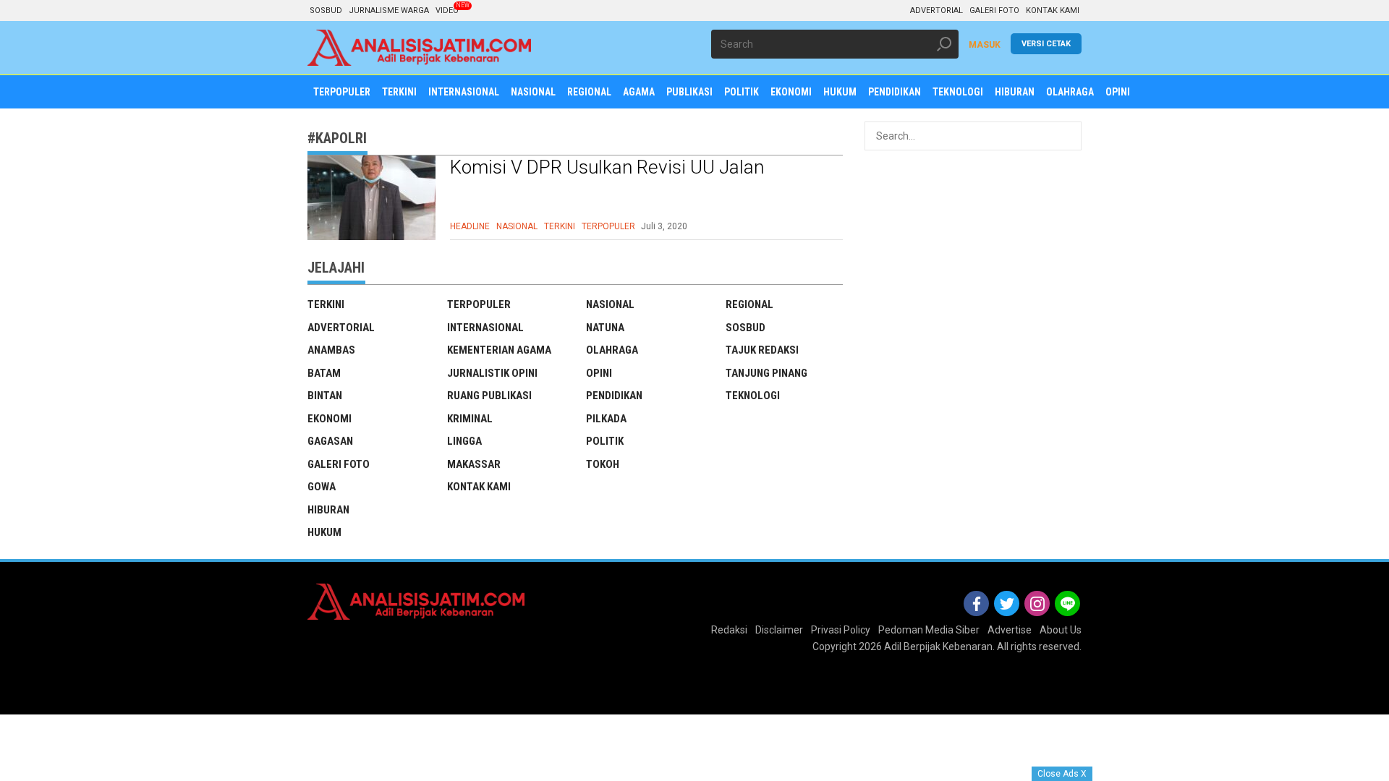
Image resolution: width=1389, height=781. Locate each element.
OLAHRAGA (612, 350)
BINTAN (324, 395)
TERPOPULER (608, 226)
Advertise (1009, 630)
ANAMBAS (331, 350)
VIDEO (447, 10)
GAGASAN (330, 441)
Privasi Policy (840, 630)
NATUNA (605, 327)
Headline (470, 226)
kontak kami (479, 486)
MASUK (985, 45)
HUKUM (324, 532)
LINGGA (464, 441)
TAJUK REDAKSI (762, 350)
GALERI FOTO (994, 10)
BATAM (324, 373)
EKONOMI (329, 418)
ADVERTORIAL (936, 10)
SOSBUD (326, 10)
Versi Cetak (1046, 43)
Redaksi (729, 630)
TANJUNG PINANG (766, 373)
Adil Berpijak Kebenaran (938, 646)
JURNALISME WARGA (389, 10)
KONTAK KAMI (1052, 10)
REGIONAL (749, 304)
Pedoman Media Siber (929, 630)
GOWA (321, 486)
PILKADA (606, 418)
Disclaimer (779, 630)
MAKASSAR (474, 464)
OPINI (599, 373)
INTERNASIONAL (485, 327)
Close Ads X (1062, 774)
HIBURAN (328, 509)
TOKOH (602, 464)
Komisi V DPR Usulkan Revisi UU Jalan (607, 167)
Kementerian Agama (499, 350)
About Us (1061, 630)
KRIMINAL (470, 418)
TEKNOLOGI (753, 395)
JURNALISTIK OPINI (492, 373)
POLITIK (605, 441)
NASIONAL (517, 226)
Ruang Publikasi (489, 395)
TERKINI (559, 226)
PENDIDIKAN (614, 395)
